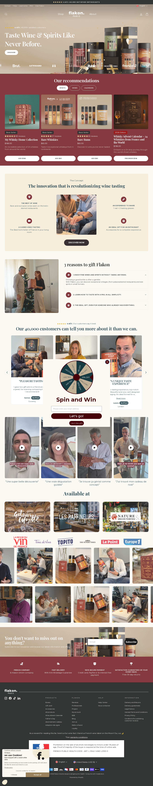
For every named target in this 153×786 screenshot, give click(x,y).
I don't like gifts (76, 423)
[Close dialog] (107, 362)
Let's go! (76, 416)
